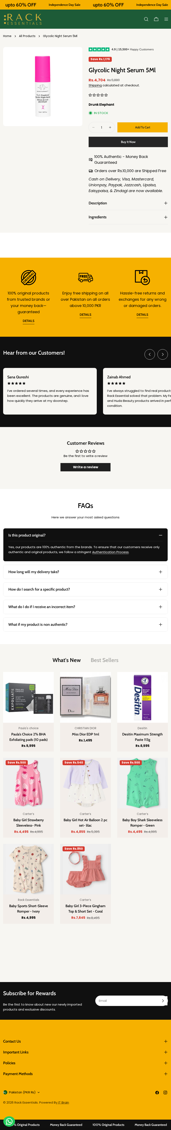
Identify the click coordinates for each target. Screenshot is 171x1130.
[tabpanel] (85, 798)
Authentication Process (110, 552)
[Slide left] (150, 354)
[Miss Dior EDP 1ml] (85, 697)
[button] (98, 95)
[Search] (146, 19)
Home (7, 36)
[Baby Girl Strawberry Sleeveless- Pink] (28, 783)
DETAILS (28, 321)
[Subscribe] (162, 1000)
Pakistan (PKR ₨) (22, 1092)
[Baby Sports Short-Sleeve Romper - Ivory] (28, 869)
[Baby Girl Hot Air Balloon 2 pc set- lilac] (85, 783)
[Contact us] (9, 1121)
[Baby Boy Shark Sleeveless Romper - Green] (142, 783)
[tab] (67, 660)
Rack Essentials (26, 1102)
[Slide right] (162, 354)
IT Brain (63, 1102)
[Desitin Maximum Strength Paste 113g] (142, 697)
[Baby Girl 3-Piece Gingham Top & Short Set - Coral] (85, 869)
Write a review (85, 467)
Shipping (95, 85)
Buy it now (128, 142)
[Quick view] (47, 681)
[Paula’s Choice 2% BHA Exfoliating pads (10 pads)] (28, 697)
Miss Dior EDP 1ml (85, 734)
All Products (27, 36)
